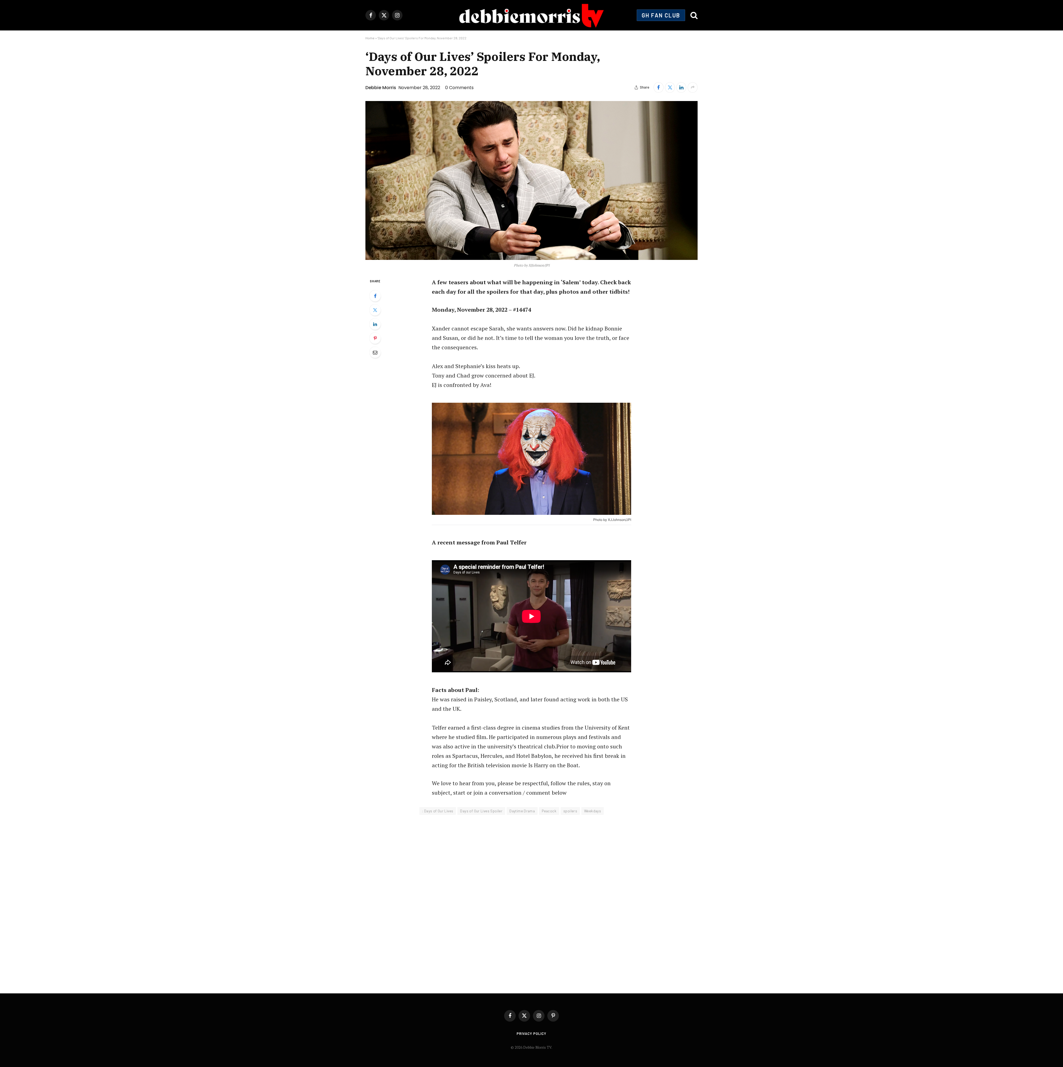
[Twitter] (375, 310)
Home (370, 38)
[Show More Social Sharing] (693, 87)
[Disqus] (531, 900)
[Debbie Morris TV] (531, 15)
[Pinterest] (375, 338)
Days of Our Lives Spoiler (481, 811)
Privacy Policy (531, 1033)
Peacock (549, 811)
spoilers (570, 811)
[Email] (375, 352)
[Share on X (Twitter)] (670, 87)
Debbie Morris (380, 87)
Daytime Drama (522, 811)
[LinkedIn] (375, 324)
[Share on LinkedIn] (681, 87)
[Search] (693, 15)
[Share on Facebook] (659, 87)
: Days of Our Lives (437, 811)
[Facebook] (375, 295)
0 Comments (459, 87)
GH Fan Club (661, 15)
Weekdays (592, 811)
